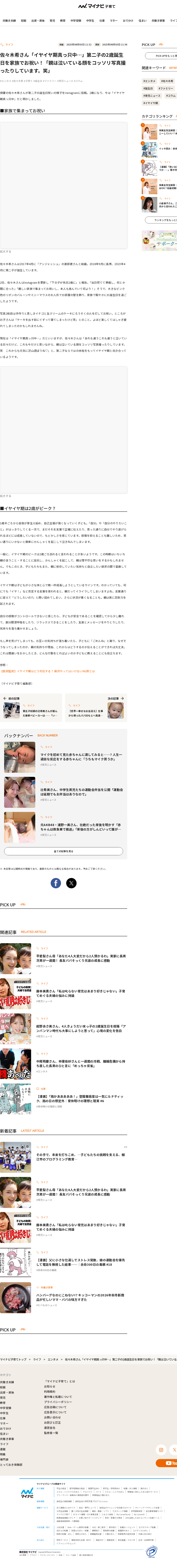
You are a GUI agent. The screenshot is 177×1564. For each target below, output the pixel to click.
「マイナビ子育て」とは (59, 1381)
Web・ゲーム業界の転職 (78, 1527)
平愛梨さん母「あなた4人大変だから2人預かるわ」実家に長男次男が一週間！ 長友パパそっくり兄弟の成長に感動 (81, 958)
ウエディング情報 (120, 1511)
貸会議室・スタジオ (126, 1540)
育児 (52, 20)
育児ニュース (49, 764)
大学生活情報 (62, 1511)
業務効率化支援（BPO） (81, 1540)
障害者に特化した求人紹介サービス (142, 1491)
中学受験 (76, 20)
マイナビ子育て (63, 1514)
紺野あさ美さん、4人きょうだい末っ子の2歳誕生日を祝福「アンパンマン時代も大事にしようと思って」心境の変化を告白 (81, 1028)
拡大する (5, 251)
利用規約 (49, 1391)
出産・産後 (37, 20)
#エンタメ (5, 81)
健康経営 (110, 1540)
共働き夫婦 (9, 20)
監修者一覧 (51, 1433)
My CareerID (139, 1514)
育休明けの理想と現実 (50, 1106)
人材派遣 (60, 1527)
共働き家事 (158, 20)
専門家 (4, 1459)
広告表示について (55, 1412)
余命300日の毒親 (47, 1270)
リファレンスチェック (66, 1543)
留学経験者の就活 (77, 1488)
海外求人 (144, 1488)
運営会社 (49, 1428)
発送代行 (99, 1540)
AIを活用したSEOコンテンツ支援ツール (142, 1517)
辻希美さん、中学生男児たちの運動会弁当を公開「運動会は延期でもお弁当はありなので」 (81, 791)
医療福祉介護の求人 (100, 1495)
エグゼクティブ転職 (147, 1527)
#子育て (28, 81)
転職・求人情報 (130, 1488)
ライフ (37, 1359)
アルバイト (87, 1491)
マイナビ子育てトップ (13, 1359)
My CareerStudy (124, 1514)
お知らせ (49, 1386)
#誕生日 (37, 81)
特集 (3, 1454)
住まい (143, 20)
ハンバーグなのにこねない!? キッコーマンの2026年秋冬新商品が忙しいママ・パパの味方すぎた (80, 1297)
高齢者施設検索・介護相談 (68, 1521)
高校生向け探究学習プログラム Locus (91, 1501)
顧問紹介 (96, 1530)
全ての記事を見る (63, 851)
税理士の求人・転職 (79, 1530)
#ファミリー (50, 81)
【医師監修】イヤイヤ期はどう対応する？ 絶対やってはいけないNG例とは (47, 671)
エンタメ (43, 1071)
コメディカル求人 (140, 1530)
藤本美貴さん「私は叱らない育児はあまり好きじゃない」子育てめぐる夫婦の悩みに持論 (80, 993)
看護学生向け (94, 1488)
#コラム (78, 81)
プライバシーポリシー (58, 1402)
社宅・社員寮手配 (146, 1540)
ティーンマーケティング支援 (147, 1507)
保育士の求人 (81, 1534)
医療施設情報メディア (66, 1517)
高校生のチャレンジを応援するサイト (115, 1507)
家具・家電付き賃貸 (113, 1517)
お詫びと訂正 (52, 1422)
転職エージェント (127, 1527)
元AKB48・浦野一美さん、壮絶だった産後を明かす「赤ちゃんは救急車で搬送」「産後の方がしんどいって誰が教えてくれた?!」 (80, 826)
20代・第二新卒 (98, 1527)
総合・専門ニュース (87, 1507)
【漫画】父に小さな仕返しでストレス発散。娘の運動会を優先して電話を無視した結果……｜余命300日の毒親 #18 (80, 1262)
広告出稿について (55, 1407)
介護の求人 (109, 1534)
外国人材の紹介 (145, 1534)
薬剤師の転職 (108, 1530)
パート (98, 1491)
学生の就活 (61, 1488)
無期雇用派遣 (95, 1534)
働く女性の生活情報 (79, 1511)
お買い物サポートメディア (90, 1517)
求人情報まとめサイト (66, 1507)
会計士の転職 (62, 1530)
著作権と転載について (58, 1397)
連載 (3, 1449)
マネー (114, 20)
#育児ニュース (65, 81)
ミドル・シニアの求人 (114, 1491)
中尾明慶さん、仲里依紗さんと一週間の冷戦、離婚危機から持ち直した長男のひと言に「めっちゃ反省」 (80, 1063)
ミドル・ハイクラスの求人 (68, 1491)
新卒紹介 (113, 1527)
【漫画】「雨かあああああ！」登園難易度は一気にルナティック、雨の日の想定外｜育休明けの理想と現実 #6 (79, 1098)
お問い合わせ (52, 1417)
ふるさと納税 (107, 1514)
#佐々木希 (17, 81)
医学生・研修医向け (111, 1488)
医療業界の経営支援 (126, 1534)
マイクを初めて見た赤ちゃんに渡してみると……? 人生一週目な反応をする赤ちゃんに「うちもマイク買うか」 (81, 756)
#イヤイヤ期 (150, 103)
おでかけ (128, 20)
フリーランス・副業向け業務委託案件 (73, 1495)
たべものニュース (47, 1305)
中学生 (90, 20)
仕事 (102, 20)
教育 (62, 20)
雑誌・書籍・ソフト (100, 1511)
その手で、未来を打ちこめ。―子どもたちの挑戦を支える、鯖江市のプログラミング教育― (80, 1156)
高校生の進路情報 (64, 1501)
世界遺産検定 (136, 1511)
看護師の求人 (123, 1530)
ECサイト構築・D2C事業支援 (85, 1514)
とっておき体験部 (11, 1465)
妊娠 (23, 20)
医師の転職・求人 (64, 1534)
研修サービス (62, 1540)
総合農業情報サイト (154, 1511)
